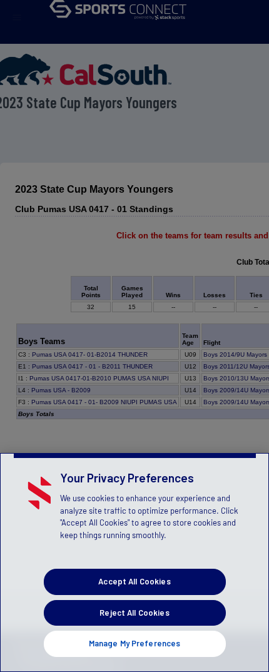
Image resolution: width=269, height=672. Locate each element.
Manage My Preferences (135, 643)
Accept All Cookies (134, 581)
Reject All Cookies (134, 613)
